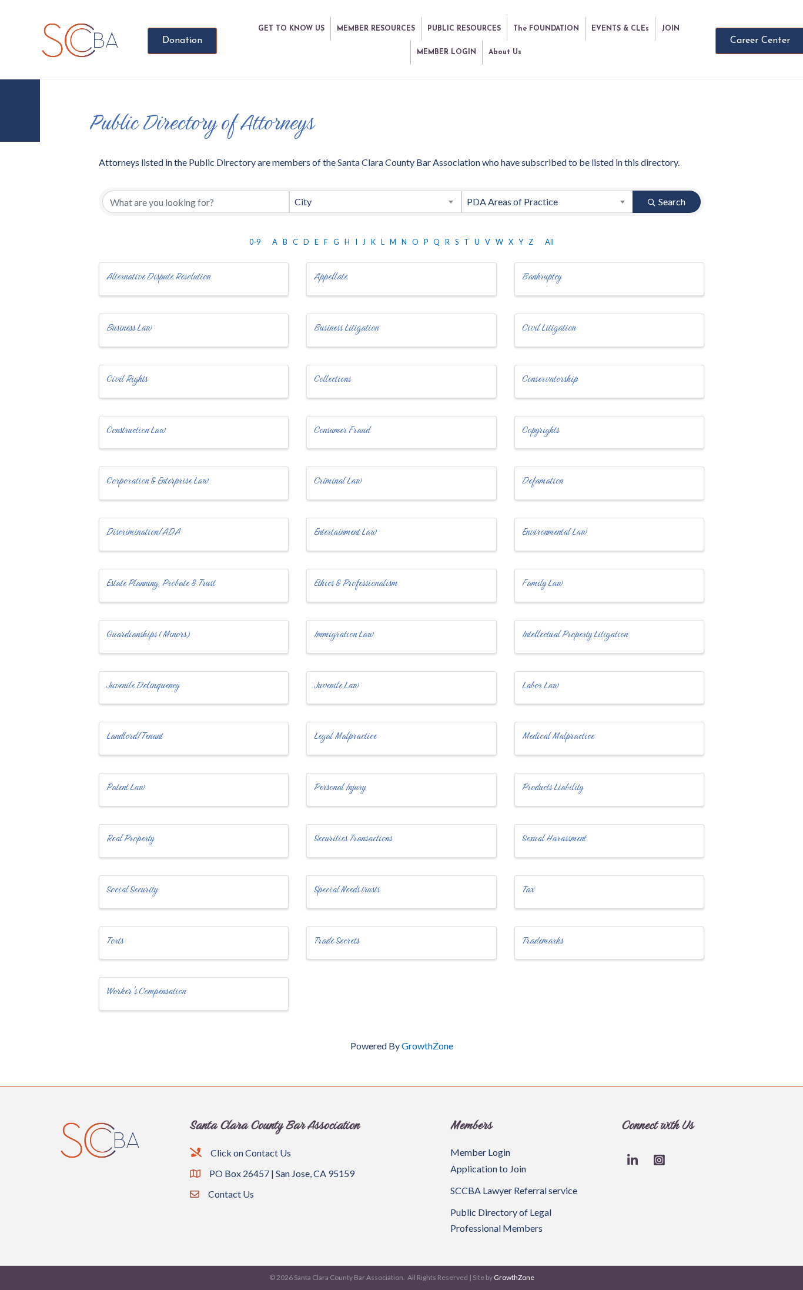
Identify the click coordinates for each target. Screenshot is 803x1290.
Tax (528, 889)
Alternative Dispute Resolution (158, 276)
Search (671, 201)
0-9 (254, 241)
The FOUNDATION (546, 28)
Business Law (129, 327)
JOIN (670, 28)
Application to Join (488, 1168)
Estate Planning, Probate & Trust (160, 583)
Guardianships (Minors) (148, 634)
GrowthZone (427, 1045)
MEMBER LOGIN (446, 52)
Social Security (132, 889)
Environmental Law (554, 531)
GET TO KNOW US (291, 28)
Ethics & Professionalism (355, 583)
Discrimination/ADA (143, 531)
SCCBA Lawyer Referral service (513, 1190)
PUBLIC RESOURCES (464, 28)
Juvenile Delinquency (142, 685)
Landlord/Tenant (134, 736)
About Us (505, 52)
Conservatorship (550, 378)
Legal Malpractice (345, 736)
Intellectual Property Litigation (575, 634)
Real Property (130, 838)
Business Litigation (346, 327)
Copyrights (540, 430)
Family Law (542, 583)
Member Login (480, 1152)
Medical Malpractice (558, 736)
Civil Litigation (549, 327)
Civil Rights (127, 378)
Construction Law (135, 430)
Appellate (330, 276)
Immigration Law (343, 634)
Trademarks (542, 940)
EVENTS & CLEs (620, 28)
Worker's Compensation (146, 991)
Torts (114, 940)
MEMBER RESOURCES (376, 28)
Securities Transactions (353, 838)
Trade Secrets (336, 940)
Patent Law (125, 787)
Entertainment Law (345, 531)
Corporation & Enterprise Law (157, 480)
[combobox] (375, 202)
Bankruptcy (541, 276)
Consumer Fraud (342, 430)
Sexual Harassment (554, 838)
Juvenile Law (336, 685)
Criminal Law (338, 480)
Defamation (542, 480)
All (549, 241)
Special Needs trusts (347, 889)
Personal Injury (340, 787)
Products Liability (552, 787)
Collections (332, 378)
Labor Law (540, 685)
